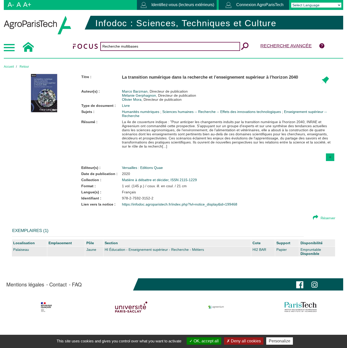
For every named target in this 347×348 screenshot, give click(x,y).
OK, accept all (206, 341)
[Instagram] (314, 284)
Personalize (279, 341)
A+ (27, 4)
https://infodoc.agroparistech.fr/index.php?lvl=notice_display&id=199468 (179, 204)
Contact (58, 284)
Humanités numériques (141, 112)
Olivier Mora (152, 99)
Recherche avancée (286, 45)
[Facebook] (300, 284)
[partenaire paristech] (301, 307)
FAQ (77, 284)
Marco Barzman (155, 91)
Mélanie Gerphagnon (159, 95)
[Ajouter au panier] (325, 80)
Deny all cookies (245, 341)
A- (11, 4)
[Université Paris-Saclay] (131, 307)
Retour (24, 66)
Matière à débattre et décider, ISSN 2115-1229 (159, 180)
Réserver (328, 218)
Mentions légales (25, 284)
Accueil (9, 66)
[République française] (46, 307)
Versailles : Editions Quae (142, 168)
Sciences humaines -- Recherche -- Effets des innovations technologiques (222, 112)
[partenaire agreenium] (216, 307)
